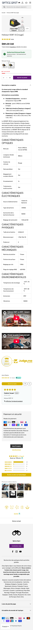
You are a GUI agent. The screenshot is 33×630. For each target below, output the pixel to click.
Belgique (8, 584)
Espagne (5, 594)
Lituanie (12, 590)
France (25, 586)
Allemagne (7, 588)
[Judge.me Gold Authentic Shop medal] (12, 507)
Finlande (20, 586)
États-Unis (20, 597)
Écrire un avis (12, 384)
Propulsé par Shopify (17, 625)
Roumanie (25, 592)
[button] (6, 39)
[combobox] (16, 7)
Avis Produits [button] (16, 446)
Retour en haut (16, 521)
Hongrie (17, 588)
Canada (19, 584)
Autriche (26, 582)
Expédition (13, 47)
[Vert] (5, 65)
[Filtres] (25, 383)
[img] (16, 456)
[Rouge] (11, 65)
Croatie (25, 584)
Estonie (14, 586)
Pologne (12, 592)
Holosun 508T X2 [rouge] (13, 12)
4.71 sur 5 (21, 456)
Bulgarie (14, 584)
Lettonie (6, 590)
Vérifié (16, 513)
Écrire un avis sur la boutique (16, 474)
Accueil (3, 12)
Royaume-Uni (22, 594)
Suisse (15, 594)
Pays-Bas (27, 590)
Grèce (13, 588)
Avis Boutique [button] (16, 450)
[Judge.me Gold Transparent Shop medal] (17, 507)
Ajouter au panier (22, 77)
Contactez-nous (16, 546)
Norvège (7, 592)
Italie (27, 588)
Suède (11, 594)
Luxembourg (19, 590)
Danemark (8, 586)
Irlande (23, 588)
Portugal (18, 592)
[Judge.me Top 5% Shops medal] (27, 507)
